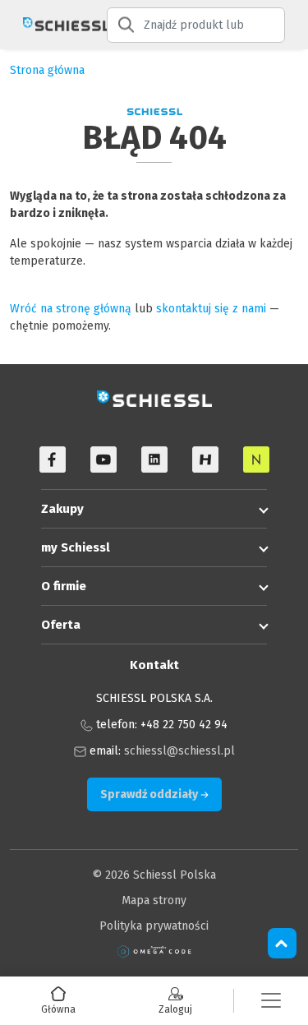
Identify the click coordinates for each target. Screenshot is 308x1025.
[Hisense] (205, 459)
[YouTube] (103, 459)
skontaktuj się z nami (211, 309)
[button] (271, 1001)
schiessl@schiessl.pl (179, 751)
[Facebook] (52, 459)
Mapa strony (154, 900)
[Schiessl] (53, 24)
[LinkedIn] (154, 459)
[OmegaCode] (154, 951)
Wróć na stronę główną (70, 309)
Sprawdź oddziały (150, 794)
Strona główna (47, 70)
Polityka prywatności (154, 926)
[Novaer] (256, 459)
